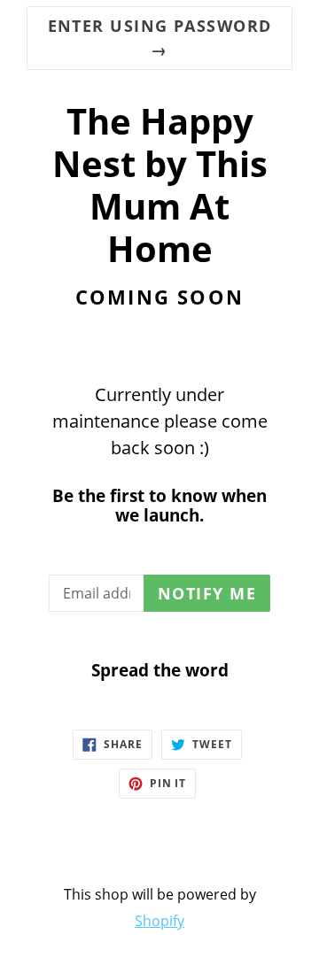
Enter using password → (160, 37)
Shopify (159, 921)
